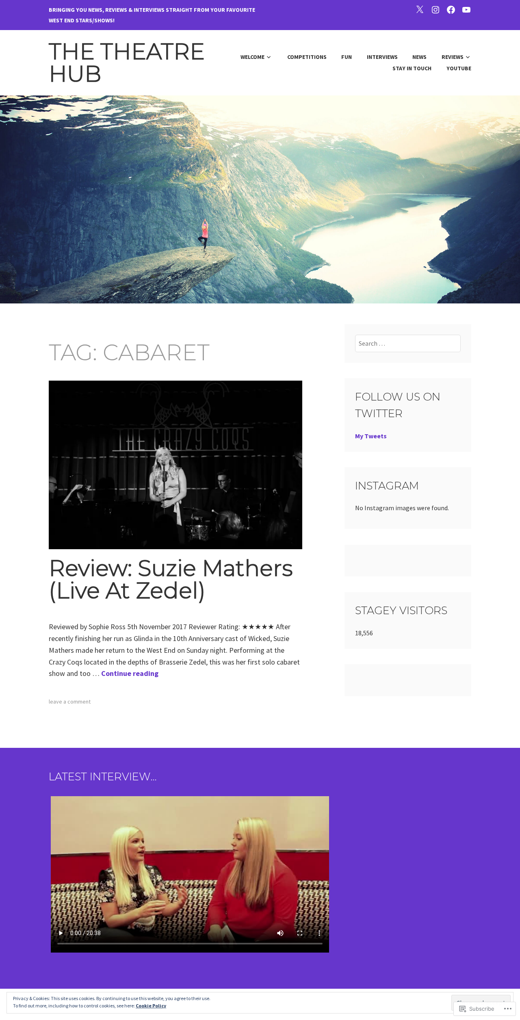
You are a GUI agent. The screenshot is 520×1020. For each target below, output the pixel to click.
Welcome (252, 57)
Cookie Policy (151, 1006)
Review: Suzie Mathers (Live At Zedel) (171, 579)
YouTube (458, 68)
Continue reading (129, 673)
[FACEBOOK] (451, 9)
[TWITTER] (420, 9)
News (419, 57)
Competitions (307, 57)
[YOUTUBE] (466, 9)
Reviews (453, 57)
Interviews (382, 57)
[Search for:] (408, 343)
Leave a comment (70, 701)
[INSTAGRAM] (435, 9)
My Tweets (371, 436)
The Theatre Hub (127, 62)
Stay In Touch (411, 68)
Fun (346, 57)
